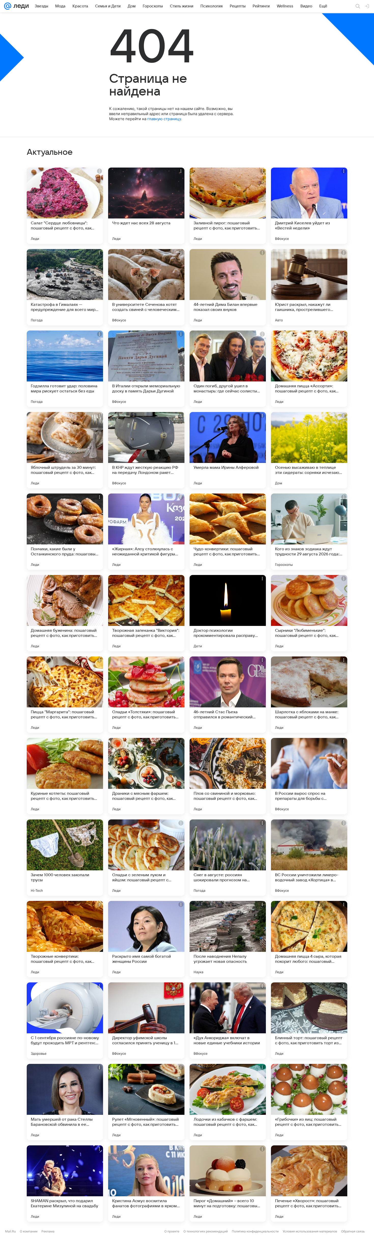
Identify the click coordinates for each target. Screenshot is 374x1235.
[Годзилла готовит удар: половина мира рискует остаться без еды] (65, 369)
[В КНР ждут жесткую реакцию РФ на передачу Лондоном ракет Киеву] (146, 450)
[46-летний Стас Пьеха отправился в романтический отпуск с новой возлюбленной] (228, 694)
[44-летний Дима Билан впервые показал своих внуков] (228, 287)
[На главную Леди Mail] (20, 6)
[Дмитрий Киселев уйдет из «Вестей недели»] (309, 206)
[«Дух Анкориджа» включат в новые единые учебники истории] (228, 1020)
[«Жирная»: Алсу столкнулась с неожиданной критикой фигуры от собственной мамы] (146, 531)
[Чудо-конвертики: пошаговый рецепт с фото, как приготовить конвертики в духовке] (228, 531)
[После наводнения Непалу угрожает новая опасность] (228, 939)
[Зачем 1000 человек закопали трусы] (65, 857)
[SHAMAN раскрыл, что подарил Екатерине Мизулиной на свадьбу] (65, 1183)
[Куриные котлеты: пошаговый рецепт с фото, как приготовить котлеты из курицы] (65, 776)
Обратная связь (353, 1231)
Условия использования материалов (310, 1231)
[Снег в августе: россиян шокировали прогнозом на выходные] (228, 857)
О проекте (171, 1231)
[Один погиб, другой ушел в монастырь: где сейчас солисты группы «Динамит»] (228, 369)
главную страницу (164, 118)
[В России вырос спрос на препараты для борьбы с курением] (309, 776)
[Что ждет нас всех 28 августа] (146, 206)
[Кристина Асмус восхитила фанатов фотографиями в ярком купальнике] (146, 1183)
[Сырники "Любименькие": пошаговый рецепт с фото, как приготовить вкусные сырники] (309, 613)
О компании (28, 1231)
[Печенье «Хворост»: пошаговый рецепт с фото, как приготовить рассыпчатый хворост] (309, 1183)
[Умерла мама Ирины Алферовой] (228, 450)
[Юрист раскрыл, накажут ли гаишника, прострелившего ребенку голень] (309, 287)
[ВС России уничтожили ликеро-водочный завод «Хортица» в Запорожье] (309, 857)
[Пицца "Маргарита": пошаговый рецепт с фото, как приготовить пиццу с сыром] (65, 694)
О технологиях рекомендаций (205, 1231)
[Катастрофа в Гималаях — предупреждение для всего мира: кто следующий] (65, 287)
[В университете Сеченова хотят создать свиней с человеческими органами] (146, 287)
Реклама (47, 1231)
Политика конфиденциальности (255, 1231)
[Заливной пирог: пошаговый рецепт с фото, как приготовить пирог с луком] (228, 206)
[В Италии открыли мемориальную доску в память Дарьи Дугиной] (146, 369)
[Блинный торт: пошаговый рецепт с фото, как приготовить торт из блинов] (309, 1020)
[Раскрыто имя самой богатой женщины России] (146, 939)
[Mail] (7, 6)
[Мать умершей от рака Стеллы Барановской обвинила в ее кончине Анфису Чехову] (65, 1102)
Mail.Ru (10, 1231)
